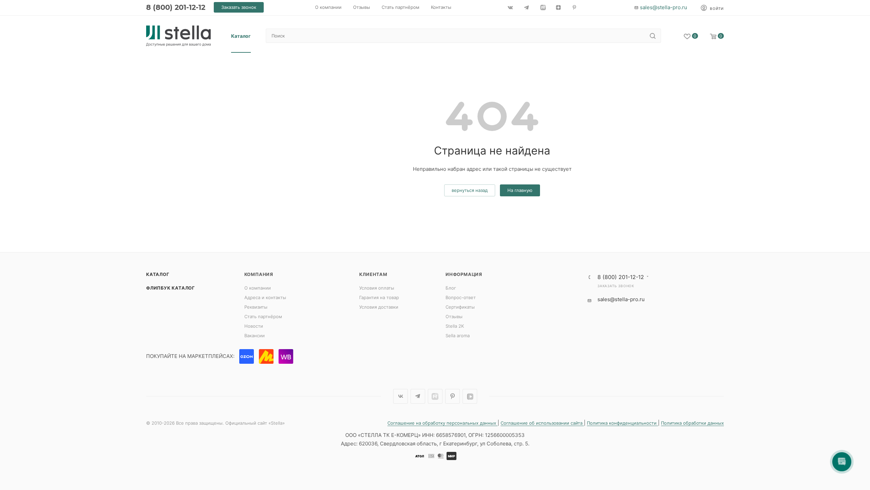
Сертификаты (460, 307)
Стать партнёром (263, 316)
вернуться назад (470, 190)
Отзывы (454, 316)
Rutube (435, 396)
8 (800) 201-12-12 (175, 7)
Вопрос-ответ (461, 297)
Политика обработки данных (692, 423)
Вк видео (470, 396)
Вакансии (254, 335)
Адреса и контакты (265, 297)
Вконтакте (400, 396)
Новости (253, 326)
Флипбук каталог (170, 288)
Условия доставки (378, 307)
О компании (257, 288)
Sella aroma (458, 335)
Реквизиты (255, 307)
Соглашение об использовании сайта (542, 423)
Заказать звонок (615, 286)
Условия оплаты (376, 288)
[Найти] (652, 36)
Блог (451, 288)
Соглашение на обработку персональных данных (442, 423)
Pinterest (452, 396)
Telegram (418, 396)
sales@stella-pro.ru (663, 7)
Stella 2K (455, 326)
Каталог (158, 274)
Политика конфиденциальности (622, 423)
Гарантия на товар (379, 297)
